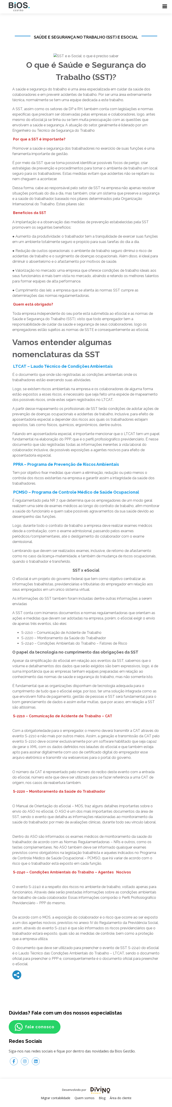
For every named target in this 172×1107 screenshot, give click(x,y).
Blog (102, 1098)
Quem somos (85, 1098)
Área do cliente (120, 1098)
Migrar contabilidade (55, 1098)
